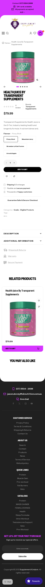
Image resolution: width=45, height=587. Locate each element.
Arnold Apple (11, 153)
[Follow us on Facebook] (13, 404)
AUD (21, 12)
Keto (22, 489)
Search (22, 445)
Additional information (18, 241)
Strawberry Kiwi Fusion (15, 146)
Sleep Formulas (22, 515)
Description (11, 233)
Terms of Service (22, 459)
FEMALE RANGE (22, 508)
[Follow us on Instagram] (26, 404)
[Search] (7, 33)
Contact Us (23, 433)
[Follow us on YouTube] (32, 404)
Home (7, 43)
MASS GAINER (22, 504)
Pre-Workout (22, 529)
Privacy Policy (22, 423)
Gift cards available (24, 7)
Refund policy (22, 463)
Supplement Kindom (29, 569)
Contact (22, 449)
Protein (22, 474)
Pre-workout (22, 482)
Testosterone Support (23, 522)
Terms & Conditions (22, 426)
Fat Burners (22, 485)
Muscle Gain (22, 478)
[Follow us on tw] (19, 404)
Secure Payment (15, 262)
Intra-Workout (22, 518)
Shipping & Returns (17, 250)
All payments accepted (24, 9)
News (22, 456)
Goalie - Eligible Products (24, 210)
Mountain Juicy (27, 139)
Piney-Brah (10, 139)
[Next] (40, 87)
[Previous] (5, 87)
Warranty (12, 256)
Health (22, 511)
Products (22, 452)
